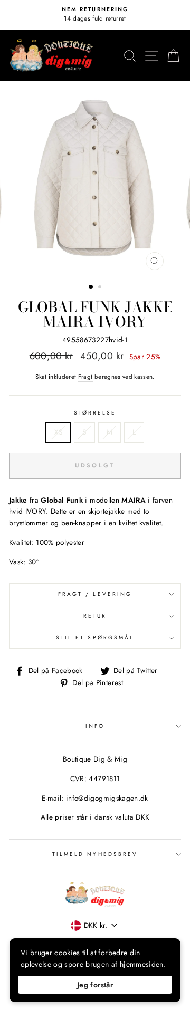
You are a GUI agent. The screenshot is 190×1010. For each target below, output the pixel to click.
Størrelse (95, 413)
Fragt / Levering (95, 594)
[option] (95, 14)
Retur (95, 616)
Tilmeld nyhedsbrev (95, 854)
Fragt (85, 376)
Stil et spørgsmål (95, 637)
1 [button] (91, 287)
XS (58, 432)
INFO (95, 726)
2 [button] (100, 288)
